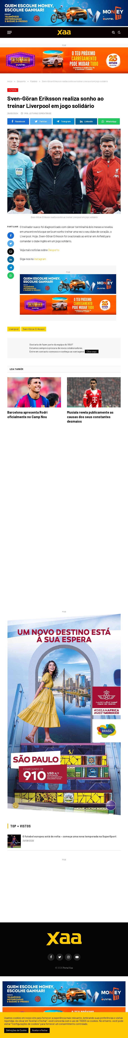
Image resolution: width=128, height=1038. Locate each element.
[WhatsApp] (10, 275)
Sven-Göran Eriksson (33, 329)
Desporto (53, 249)
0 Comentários (44, 113)
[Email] (10, 251)
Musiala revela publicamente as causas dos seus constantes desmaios (90, 416)
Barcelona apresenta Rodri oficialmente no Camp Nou (27, 414)
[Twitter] (10, 243)
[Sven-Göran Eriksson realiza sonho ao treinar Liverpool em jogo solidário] (64, 171)
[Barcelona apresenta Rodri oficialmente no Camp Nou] (34, 392)
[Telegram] (10, 267)
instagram (40, 259)
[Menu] (9, 32)
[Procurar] (113, 32)
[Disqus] (64, 473)
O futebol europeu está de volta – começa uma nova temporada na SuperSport (69, 836)
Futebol (13, 90)
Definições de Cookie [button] (16, 1030)
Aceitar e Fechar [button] (40, 1030)
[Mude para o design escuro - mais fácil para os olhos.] (119, 32)
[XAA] (64, 32)
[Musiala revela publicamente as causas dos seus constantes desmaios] (94, 392)
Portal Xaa (68, 967)
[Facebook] (10, 235)
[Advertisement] (64, 885)
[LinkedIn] (10, 259)
